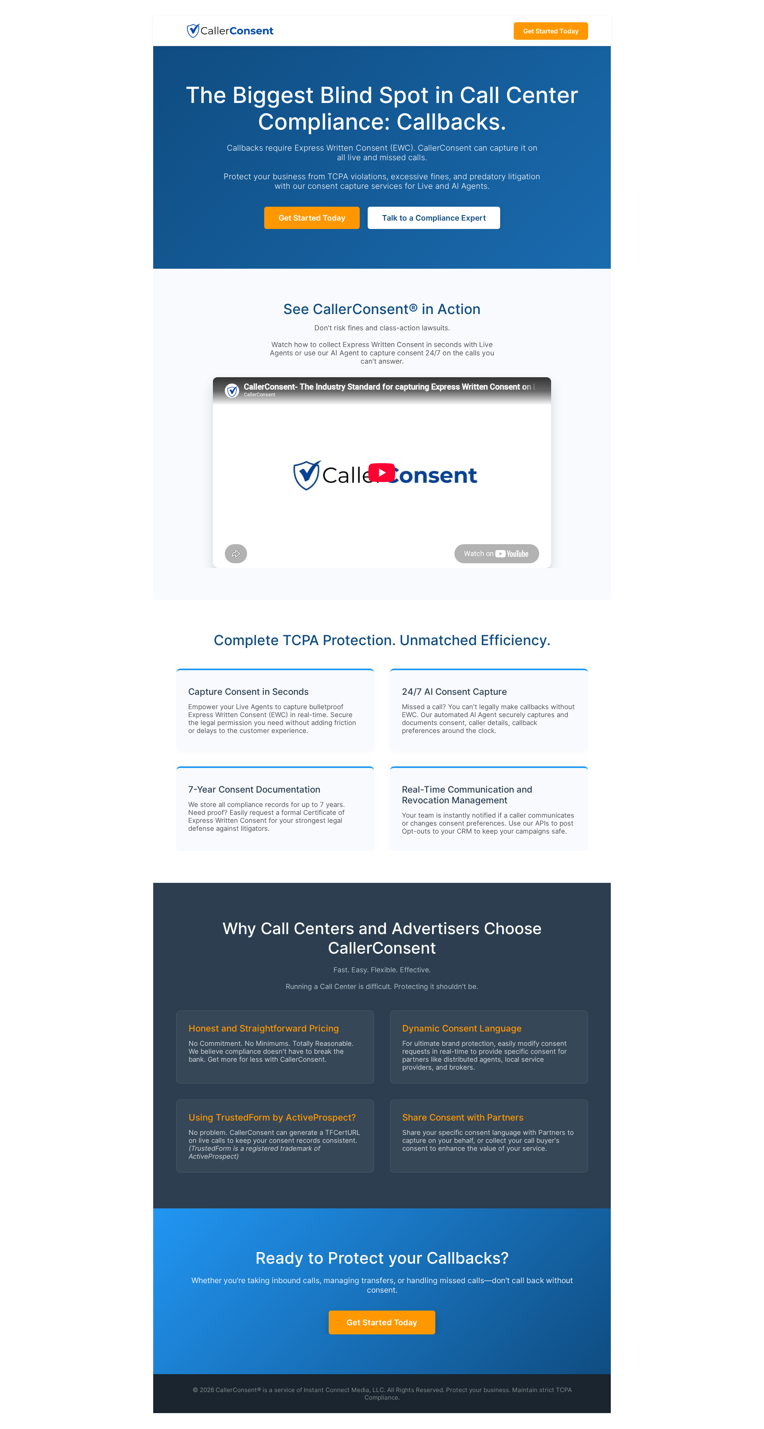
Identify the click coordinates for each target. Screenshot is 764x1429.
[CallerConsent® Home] (230, 31)
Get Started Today (551, 31)
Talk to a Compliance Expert (434, 218)
